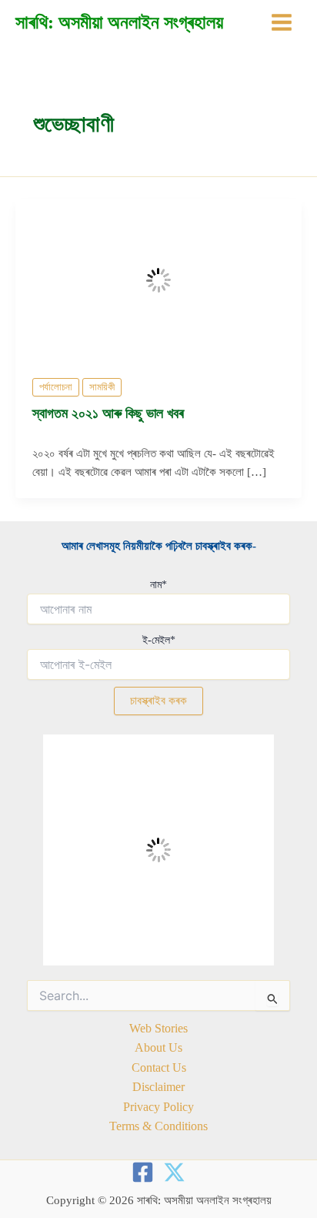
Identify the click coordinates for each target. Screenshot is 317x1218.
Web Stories (158, 1028)
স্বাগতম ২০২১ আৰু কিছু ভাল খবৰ (108, 413)
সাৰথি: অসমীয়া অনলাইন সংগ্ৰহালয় (119, 22)
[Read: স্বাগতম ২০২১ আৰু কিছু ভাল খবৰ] (158, 279)
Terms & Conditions (158, 1126)
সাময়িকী (102, 387)
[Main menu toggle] (282, 22)
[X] (174, 1172)
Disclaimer (158, 1086)
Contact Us (159, 1067)
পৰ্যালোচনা (55, 387)
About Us (158, 1047)
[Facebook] (143, 1172)
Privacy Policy (158, 1106)
